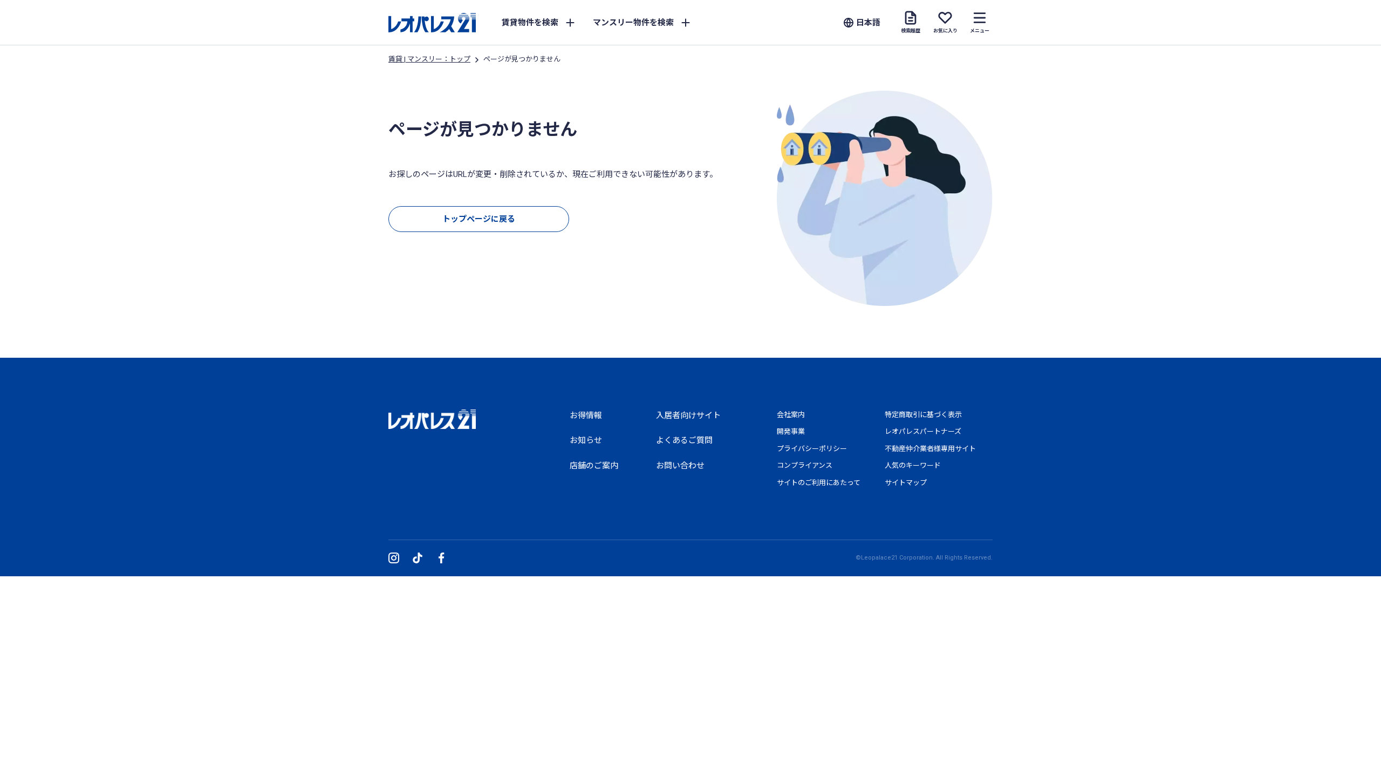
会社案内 (791, 415)
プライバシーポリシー (812, 449)
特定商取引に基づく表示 (923, 415)
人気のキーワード (913, 465)
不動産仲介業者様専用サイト (930, 449)
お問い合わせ (680, 466)
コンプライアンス (804, 465)
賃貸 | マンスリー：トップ (429, 59)
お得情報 (586, 415)
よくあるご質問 (684, 440)
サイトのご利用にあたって (818, 483)
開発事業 (791, 431)
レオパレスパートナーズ (923, 431)
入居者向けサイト (688, 415)
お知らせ (586, 440)
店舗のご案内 (594, 466)
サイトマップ (906, 483)
